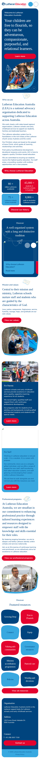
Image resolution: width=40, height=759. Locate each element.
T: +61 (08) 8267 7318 (11, 737)
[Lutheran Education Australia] (14, 4)
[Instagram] (34, 723)
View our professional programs (18, 558)
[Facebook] (34, 718)
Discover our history (20, 209)
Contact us (20, 743)
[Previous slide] (29, 88)
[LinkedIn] (34, 728)
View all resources (20, 690)
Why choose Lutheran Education (18, 170)
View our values (11, 320)
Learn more (20, 56)
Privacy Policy (20, 754)
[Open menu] (36, 4)
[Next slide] (34, 88)
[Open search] (30, 4)
